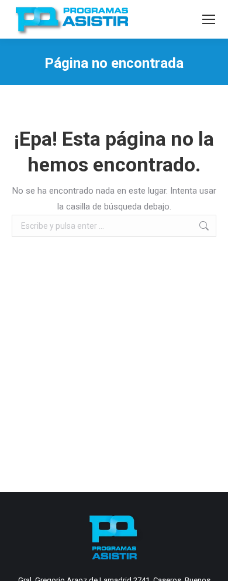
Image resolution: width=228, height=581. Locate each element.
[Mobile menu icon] (208, 19)
